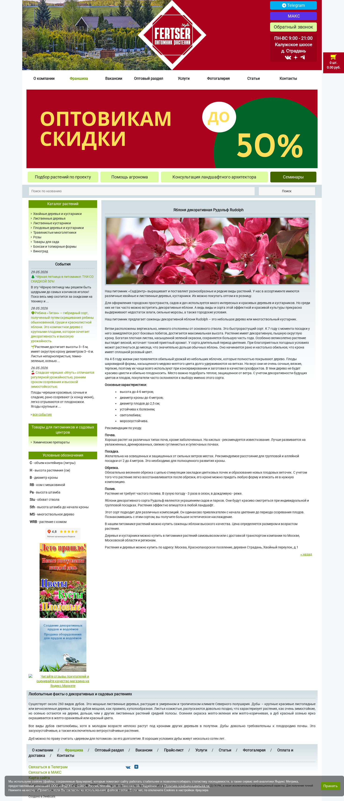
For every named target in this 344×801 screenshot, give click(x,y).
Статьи (253, 78)
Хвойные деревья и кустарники (57, 214)
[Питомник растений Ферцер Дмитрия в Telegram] (302, 57)
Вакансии (113, 78)
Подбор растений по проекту (63, 176)
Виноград (40, 251)
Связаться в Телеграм (48, 767)
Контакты (288, 78)
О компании (44, 78)
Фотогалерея (218, 78)
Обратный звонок (293, 27)
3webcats (49, 796)
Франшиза (79, 78)
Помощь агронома (129, 176)
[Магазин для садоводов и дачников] (63, 646)
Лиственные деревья (49, 218)
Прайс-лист (174, 750)
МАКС (293, 16)
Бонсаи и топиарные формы (55, 246)
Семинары (293, 176)
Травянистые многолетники (54, 232)
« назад (306, 554)
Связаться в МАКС (45, 772)
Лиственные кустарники (52, 223)
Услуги (184, 78)
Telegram (295, 5)
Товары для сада (46, 242)
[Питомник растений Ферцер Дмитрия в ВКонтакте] (288, 57)
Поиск (287, 191)
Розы (37, 237)
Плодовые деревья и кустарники (58, 228)
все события (42, 414)
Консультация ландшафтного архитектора (214, 176)
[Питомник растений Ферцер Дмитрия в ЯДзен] (295, 57)
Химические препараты (51, 442)
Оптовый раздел (148, 78)
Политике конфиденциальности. (187, 786)
